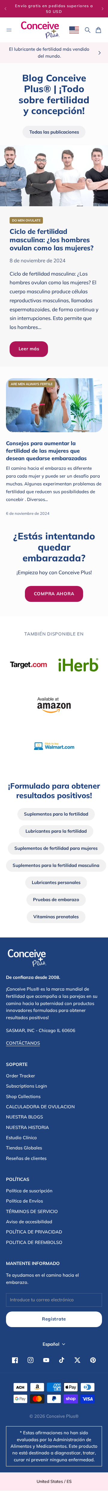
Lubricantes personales (56, 882)
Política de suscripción (29, 1191)
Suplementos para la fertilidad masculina (56, 865)
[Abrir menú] (9, 30)
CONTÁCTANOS (23, 1043)
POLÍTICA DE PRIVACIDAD (34, 1232)
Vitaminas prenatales (56, 916)
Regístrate (54, 1319)
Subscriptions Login (26, 1086)
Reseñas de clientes (26, 1158)
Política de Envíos (24, 1201)
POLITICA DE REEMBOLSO (34, 1242)
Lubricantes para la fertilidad (56, 831)
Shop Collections (23, 1096)
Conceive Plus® (62, 1416)
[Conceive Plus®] (40, 30)
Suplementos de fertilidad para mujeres (56, 848)
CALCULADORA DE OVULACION (40, 1106)
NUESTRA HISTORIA (27, 1127)
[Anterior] (5, 8)
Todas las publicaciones (54, 132)
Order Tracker (20, 1076)
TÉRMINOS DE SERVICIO (32, 1211)
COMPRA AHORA (54, 593)
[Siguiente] (102, 8)
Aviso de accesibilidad (29, 1221)
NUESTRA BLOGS (24, 1117)
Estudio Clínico (21, 1137)
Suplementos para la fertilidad (56, 814)
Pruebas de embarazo (56, 899)
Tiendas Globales (24, 1148)
